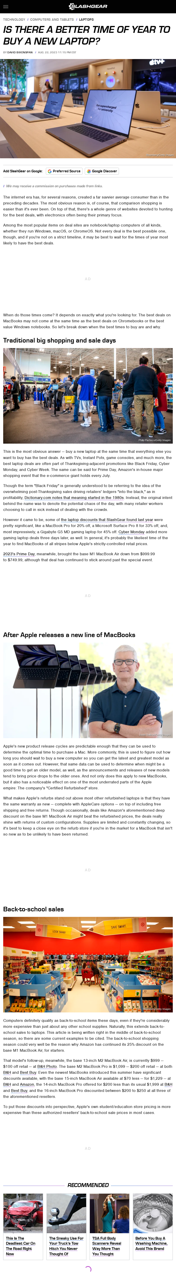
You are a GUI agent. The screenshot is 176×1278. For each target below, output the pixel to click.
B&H (7, 1072)
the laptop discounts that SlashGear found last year (107, 519)
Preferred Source (66, 171)
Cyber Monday (131, 531)
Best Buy (28, 1072)
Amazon (27, 1084)
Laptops (86, 19)
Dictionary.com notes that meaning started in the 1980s (74, 497)
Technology (14, 19)
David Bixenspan (20, 52)
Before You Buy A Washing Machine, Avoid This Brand (151, 1243)
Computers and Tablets (52, 19)
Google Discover (104, 171)
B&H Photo (47, 1066)
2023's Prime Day (19, 553)
